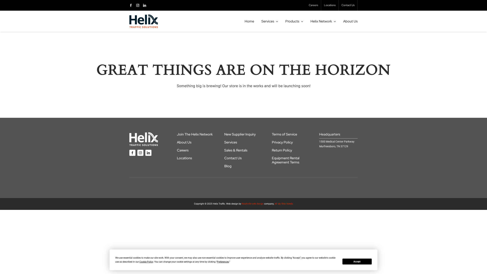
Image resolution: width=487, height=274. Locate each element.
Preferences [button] (223, 261)
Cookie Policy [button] (146, 261)
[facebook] (130, 5)
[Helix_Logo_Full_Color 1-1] (143, 16)
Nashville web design (252, 203)
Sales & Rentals (235, 150)
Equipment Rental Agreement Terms (285, 160)
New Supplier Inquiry (240, 134)
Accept (356, 261)
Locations (184, 158)
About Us (184, 142)
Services (230, 142)
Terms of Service (284, 134)
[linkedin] (144, 5)
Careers (183, 150)
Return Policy (282, 150)
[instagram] (137, 5)
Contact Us (233, 158)
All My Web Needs (284, 203)
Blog (228, 166)
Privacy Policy (282, 142)
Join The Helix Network (195, 134)
